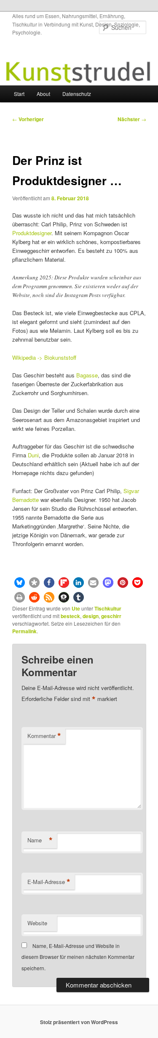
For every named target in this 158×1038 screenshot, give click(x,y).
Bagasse (87, 375)
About (43, 93)
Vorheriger (28, 119)
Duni (33, 455)
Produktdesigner (31, 233)
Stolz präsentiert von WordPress (79, 1022)
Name (40, 840)
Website (37, 923)
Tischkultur (107, 608)
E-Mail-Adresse (48, 882)
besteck (70, 616)
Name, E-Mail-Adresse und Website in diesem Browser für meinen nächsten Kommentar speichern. (77, 957)
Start (19, 93)
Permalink (24, 631)
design (91, 616)
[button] (19, 582)
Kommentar (44, 736)
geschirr (111, 616)
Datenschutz (76, 93)
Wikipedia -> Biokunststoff (44, 357)
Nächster (132, 119)
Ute (76, 608)
